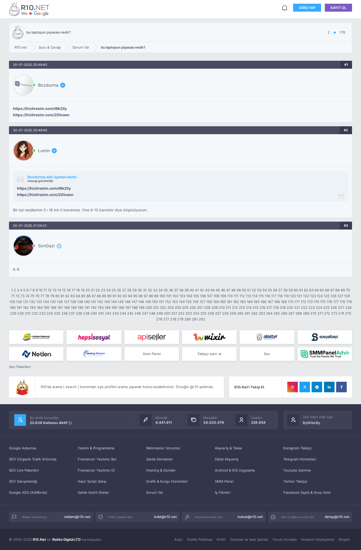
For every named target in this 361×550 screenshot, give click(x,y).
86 (88, 296)
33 (155, 290)
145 (121, 302)
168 (277, 302)
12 (50, 290)
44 (212, 290)
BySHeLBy (311, 423)
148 (141, 302)
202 (163, 307)
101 (169, 296)
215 (255, 307)
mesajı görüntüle (40, 181)
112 (242, 296)
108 (216, 296)
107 (209, 296)
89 (104, 296)
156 (195, 302)
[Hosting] (267, 337)
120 (293, 296)
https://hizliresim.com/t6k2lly (40, 108)
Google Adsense (22, 448)
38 (181, 290)
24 (108, 290)
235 (57, 313)
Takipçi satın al (209, 354)
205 (185, 307)
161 (229, 302)
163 (243, 302)
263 (262, 313)
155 (189, 302)
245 (130, 313)
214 (249, 307)
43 (207, 290)
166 (263, 302)
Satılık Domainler (159, 459)
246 (138, 313)
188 (67, 307)
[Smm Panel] (94, 337)
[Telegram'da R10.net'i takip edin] (317, 387)
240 (94, 313)
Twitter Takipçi (295, 481)
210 (222, 307)
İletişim (344, 539)
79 (52, 296)
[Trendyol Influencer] (209, 337)
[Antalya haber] (36, 337)
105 (196, 296)
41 (197, 290)
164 (250, 302)
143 (107, 302)
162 (236, 302)
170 (290, 302)
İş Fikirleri (222, 492)
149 (148, 302)
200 (149, 307)
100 (162, 296)
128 (347, 296)
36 (171, 290)
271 (320, 313)
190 (81, 307)
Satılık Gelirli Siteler (93, 492)
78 (47, 296)
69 (343, 290)
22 (98, 290)
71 (13, 296)
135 (53, 302)
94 (130, 296)
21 (93, 290)
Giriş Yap (307, 8)
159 (216, 302)
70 (348, 290)
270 (313, 313)
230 (20, 313)
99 (156, 296)
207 (200, 307)
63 (311, 290)
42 (202, 290)
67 (332, 290)
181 (19, 307)
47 (228, 290)
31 (145, 290)
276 (159, 319)
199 (142, 307)
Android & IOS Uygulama (235, 470)
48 (233, 290)
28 (129, 290)
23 (103, 290)
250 (167, 313)
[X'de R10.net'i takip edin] (304, 387)
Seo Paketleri (20, 367)
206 (192, 307)
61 (301, 290)
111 (236, 296)
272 (327, 313)
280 (187, 319)
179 (349, 302)
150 (155, 302)
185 (46, 307)
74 (27, 296)
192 (94, 307)
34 (160, 290)
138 (73, 302)
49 (239, 290)
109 (223, 296)
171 (296, 302)
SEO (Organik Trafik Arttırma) (33, 459)
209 (214, 307)
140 (87, 302)
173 (310, 302)
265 (277, 313)
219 (283, 307)
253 (189, 313)
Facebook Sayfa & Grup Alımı (307, 492)
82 (67, 296)
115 (261, 296)
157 (202, 302)
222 (304, 307)
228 (348, 307)
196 (121, 307)
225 (326, 307)
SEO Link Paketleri (24, 470)
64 (316, 290)
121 (299, 296)
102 (175, 296)
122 (306, 296)
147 (134, 302)
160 (223, 302)
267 (291, 313)
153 (175, 302)
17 (73, 290)
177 (336, 302)
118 (280, 296)
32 (150, 290)
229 (13, 313)
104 (189, 296)
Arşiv (178, 539)
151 (161, 302)
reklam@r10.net (77, 517)
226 (334, 307)
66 (327, 290)
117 (273, 296)
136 (60, 302)
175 (323, 302)
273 (334, 313)
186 (53, 307)
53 (259, 290)
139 (80, 302)
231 (28, 313)
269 (306, 313)
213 (242, 307)
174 (316, 302)
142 (100, 302)
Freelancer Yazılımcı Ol (96, 470)
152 (168, 302)
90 (109, 296)
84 (78, 296)
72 (18, 296)
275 (348, 313)
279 (180, 319)
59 (291, 290)
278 (173, 319)
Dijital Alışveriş (226, 459)
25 (114, 290)
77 (42, 296)
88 (99, 296)
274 (341, 313)
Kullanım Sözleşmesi (317, 539)
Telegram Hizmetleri (299, 459)
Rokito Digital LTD (66, 539)
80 (57, 296)
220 (290, 307)
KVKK (221, 539)
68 (337, 290)
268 (298, 313)
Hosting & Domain (160, 470)
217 (269, 307)
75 (32, 296)
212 (235, 307)
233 (42, 313)
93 (125, 296)
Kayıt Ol (338, 8)
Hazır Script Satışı (92, 481)
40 (192, 290)
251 (174, 313)
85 (83, 296)
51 (249, 290)
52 (254, 290)
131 (25, 302)
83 (73, 296)
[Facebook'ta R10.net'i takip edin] (341, 387)
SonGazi (46, 245)
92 (119, 296)
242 (108, 313)
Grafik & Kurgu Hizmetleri (167, 481)
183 (33, 307)
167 (270, 302)
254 (196, 313)
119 (286, 296)
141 (93, 302)
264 (269, 313)
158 (209, 302)
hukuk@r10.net (250, 517)
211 (228, 307)
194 (107, 307)
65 (322, 290)
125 (327, 296)
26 (119, 290)
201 (156, 307)
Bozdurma (48, 85)
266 (284, 313)
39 (186, 290)
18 (78, 290)
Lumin (44, 150)
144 (114, 302)
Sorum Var (154, 492)
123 (313, 296)
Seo (267, 354)
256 (211, 313)
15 (64, 290)
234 (50, 313)
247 (145, 313)
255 (203, 313)
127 (340, 296)
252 (181, 313)
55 (270, 290)
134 (46, 302)
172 (303, 302)
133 (39, 302)
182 (26, 307)
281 (195, 319)
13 (54, 290)
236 (64, 313)
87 (94, 296)
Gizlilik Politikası (199, 539)
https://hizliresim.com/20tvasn (41, 115)
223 (311, 307)
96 (140, 296)
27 (124, 290)
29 (134, 290)
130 (19, 302)
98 (151, 296)
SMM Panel (224, 481)
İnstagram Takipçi (297, 448)
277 (166, 319)
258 (225, 313)
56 (275, 290)
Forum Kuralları (285, 539)
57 (280, 290)
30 (140, 290)
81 (62, 296)
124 (320, 296)
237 (72, 313)
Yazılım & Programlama (96, 448)
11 (45, 290)
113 (248, 296)
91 (114, 296)
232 (35, 313)
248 (152, 313)
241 (101, 313)
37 (176, 290)
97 (146, 296)
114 (254, 296)
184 (40, 307)
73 (23, 296)
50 (244, 290)
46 (223, 290)
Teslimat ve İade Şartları (249, 539)
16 (69, 290)
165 (257, 302)
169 (284, 302)
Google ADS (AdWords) (28, 492)
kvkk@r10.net (165, 517)
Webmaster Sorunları (163, 448)
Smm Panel (152, 354)
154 (182, 302)
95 (135, 296)
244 (123, 313)
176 (329, 302)
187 (60, 307)
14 (59, 290)
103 (182, 296)
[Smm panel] (325, 354)
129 (12, 302)
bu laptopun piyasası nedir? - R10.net (30, 9)
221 (297, 307)
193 (101, 307)
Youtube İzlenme (297, 470)
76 (37, 296)
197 (128, 307)
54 (264, 290)
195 (114, 307)
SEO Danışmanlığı (23, 481)
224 (319, 307)
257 (218, 313)
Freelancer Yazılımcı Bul (97, 459)
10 (41, 290)
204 (178, 307)
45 (218, 290)
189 (74, 307)
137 (66, 302)
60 (296, 290)
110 (230, 296)
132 (32, 302)
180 (13, 307)
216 (262, 307)
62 (306, 290)
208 (207, 307)
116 (267, 296)
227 (341, 307)
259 (233, 313)
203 (170, 307)
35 (166, 290)
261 (247, 313)
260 (240, 313)
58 (285, 290)
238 (79, 313)
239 (86, 313)
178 (342, 302)
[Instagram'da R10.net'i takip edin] (292, 387)
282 (202, 319)
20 (88, 290)
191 (87, 307)
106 (203, 296)
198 (135, 307)
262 (254, 313)
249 (159, 313)
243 (115, 313)
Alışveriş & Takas (228, 448)
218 (276, 307)
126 (333, 296)
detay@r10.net (337, 517)
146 (128, 302)
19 (83, 290)
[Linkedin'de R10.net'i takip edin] (329, 387)
